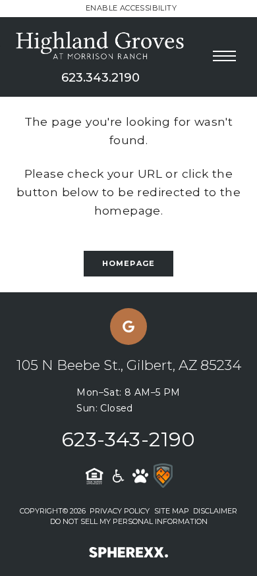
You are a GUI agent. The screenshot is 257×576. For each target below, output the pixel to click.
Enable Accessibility (131, 8)
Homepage (128, 263)
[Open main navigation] (224, 55)
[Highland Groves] (100, 44)
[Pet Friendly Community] (140, 476)
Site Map (171, 510)
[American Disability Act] (117, 476)
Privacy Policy (120, 510)
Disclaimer (215, 510)
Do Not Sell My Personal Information (129, 521)
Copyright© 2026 (53, 510)
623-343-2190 (128, 439)
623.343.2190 (100, 77)
